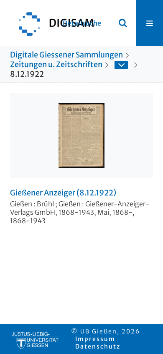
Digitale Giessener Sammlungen (66, 55)
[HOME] (52, 23)
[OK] (123, 23)
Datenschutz (97, 346)
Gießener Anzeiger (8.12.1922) (63, 193)
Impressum (95, 339)
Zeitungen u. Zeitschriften (56, 64)
